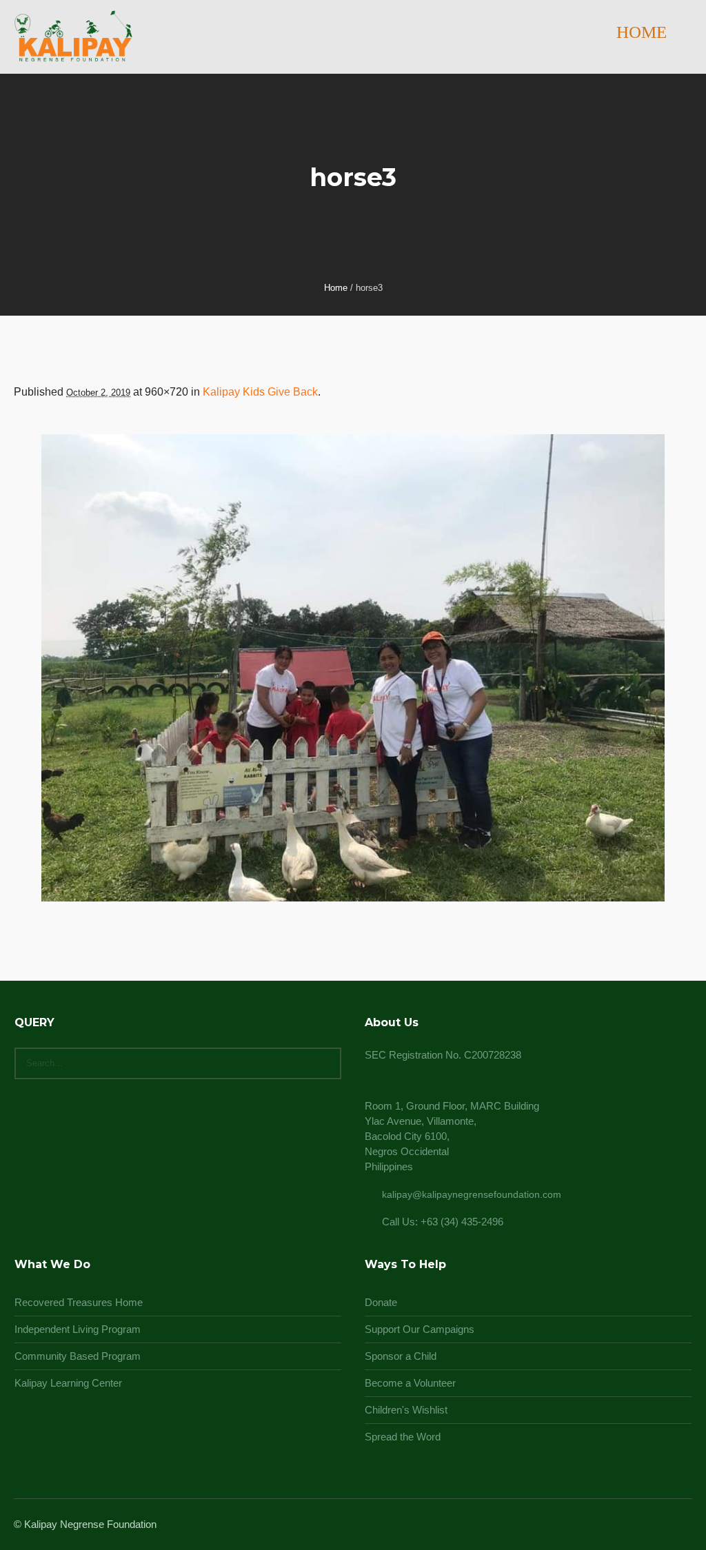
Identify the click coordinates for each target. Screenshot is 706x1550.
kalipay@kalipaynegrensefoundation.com (471, 1194)
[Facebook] (633, 1525)
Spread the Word (403, 1436)
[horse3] (353, 667)
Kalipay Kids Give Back (260, 392)
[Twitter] (666, 1525)
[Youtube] (682, 1525)
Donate (381, 1302)
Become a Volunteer (410, 1383)
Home (335, 288)
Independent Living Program (77, 1329)
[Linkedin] (616, 1525)
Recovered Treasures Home (78, 1302)
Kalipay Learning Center (68, 1383)
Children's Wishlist (406, 1410)
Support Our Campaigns (419, 1329)
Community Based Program (77, 1356)
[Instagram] (649, 1525)
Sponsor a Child (400, 1356)
